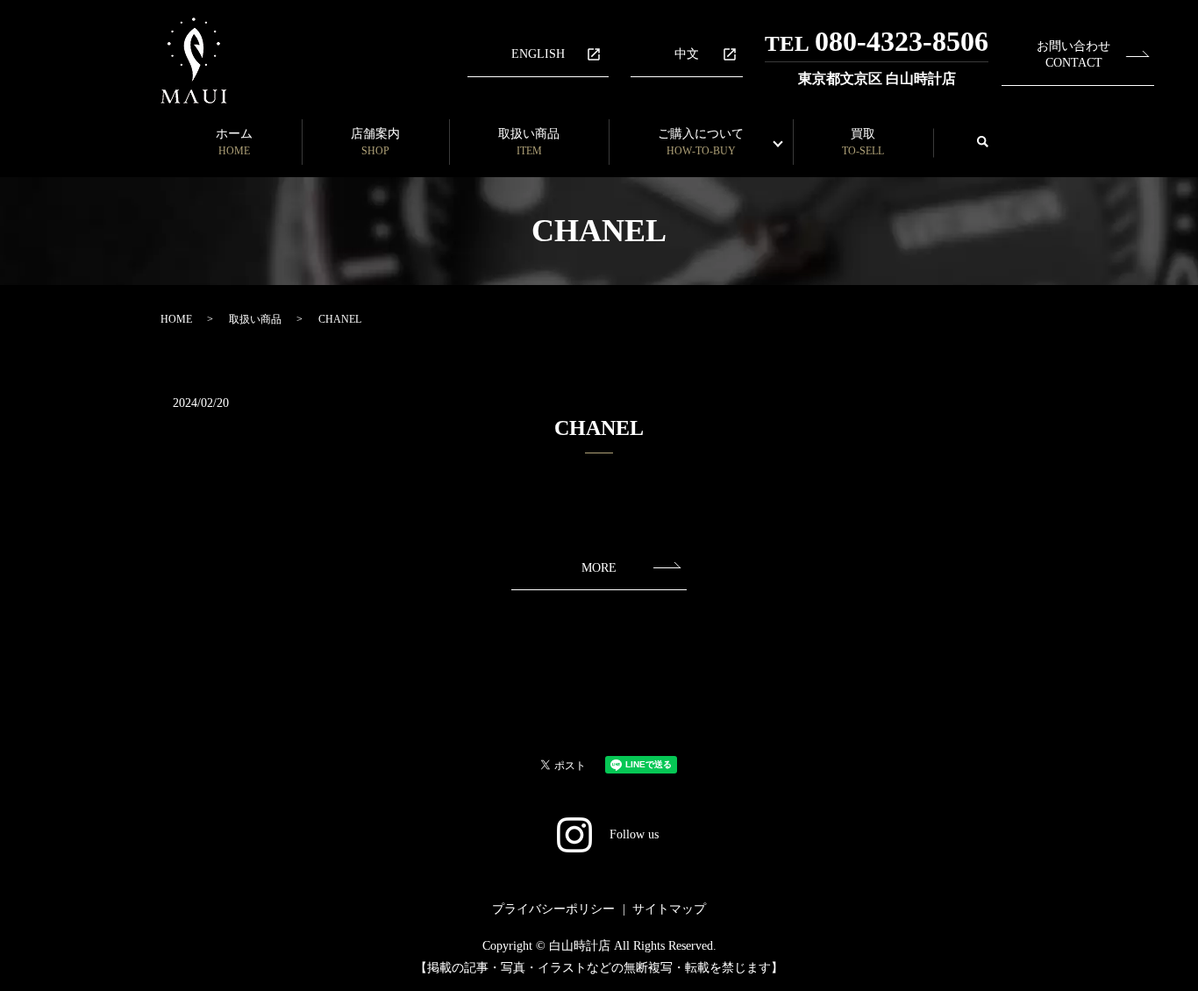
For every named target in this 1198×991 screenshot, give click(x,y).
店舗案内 (375, 142)
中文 (686, 54)
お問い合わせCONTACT (1073, 54)
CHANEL (599, 428)
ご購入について (701, 142)
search (982, 143)
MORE (599, 567)
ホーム (234, 142)
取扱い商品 (529, 142)
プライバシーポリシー (553, 909)
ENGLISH (538, 54)
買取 (863, 142)
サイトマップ (669, 909)
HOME (176, 319)
